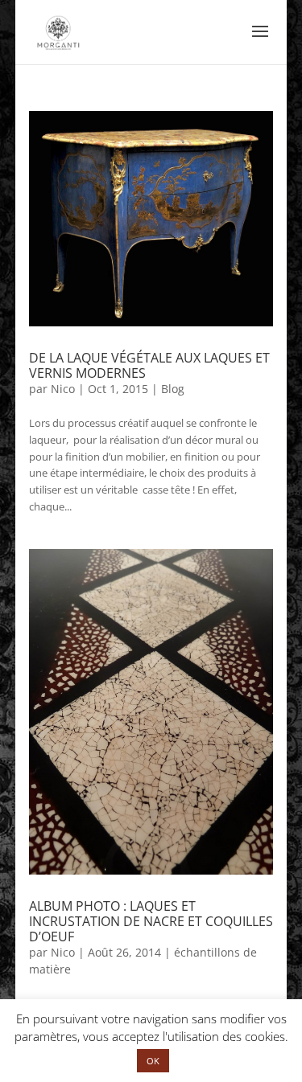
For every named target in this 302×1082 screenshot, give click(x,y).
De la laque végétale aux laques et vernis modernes (149, 365)
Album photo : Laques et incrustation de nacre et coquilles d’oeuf (151, 921)
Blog (172, 388)
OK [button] (153, 1061)
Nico (63, 388)
